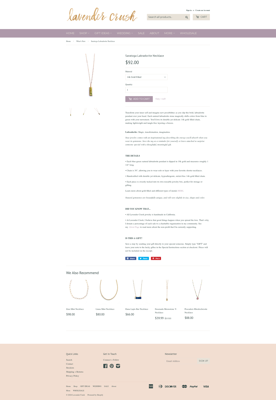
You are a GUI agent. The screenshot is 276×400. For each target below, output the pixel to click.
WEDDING (124, 33)
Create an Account (202, 10)
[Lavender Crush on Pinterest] (112, 366)
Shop (83, 33)
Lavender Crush (78, 395)
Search (69, 359)
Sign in (189, 10)
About (154, 33)
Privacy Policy (72, 375)
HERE (180, 190)
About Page (134, 226)
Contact (69, 363)
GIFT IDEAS (102, 33)
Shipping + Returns (74, 371)
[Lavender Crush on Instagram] (118, 366)
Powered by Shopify (95, 395)
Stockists (70, 367)
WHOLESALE (188, 33)
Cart (203, 17)
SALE (141, 33)
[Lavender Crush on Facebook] (105, 366)
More (168, 33)
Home (70, 33)
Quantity (128, 84)
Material (128, 71)
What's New (80, 41)
